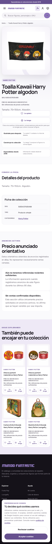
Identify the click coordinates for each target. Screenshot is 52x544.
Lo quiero (27, 113)
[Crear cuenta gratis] (37, 8)
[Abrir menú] (4, 8)
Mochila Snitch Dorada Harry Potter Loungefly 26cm (37, 427)
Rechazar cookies (26, 529)
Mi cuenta (31, 491)
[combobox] (25, 15)
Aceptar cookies (26, 536)
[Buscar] (47, 15)
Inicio (4, 23)
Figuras (4, 499)
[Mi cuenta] (42, 8)
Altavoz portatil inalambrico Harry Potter (13, 374)
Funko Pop (5, 491)
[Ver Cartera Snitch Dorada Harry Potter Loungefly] (13, 407)
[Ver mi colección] (47, 8)
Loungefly (5, 495)
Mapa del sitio (33, 499)
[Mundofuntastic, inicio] (16, 8)
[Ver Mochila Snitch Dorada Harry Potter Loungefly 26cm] (38, 407)
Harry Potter (23, 218)
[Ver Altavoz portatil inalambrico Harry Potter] (13, 355)
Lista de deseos (33, 495)
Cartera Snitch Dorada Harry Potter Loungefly (12, 426)
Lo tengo (27, 120)
